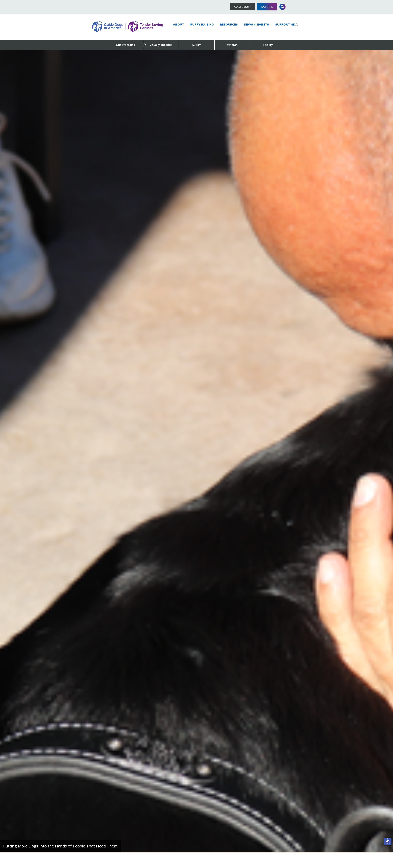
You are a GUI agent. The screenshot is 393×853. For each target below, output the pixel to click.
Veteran (232, 45)
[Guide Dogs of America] (127, 27)
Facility (268, 45)
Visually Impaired (161, 45)
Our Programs (125, 45)
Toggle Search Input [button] (282, 7)
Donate (267, 7)
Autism (196, 45)
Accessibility (242, 6)
